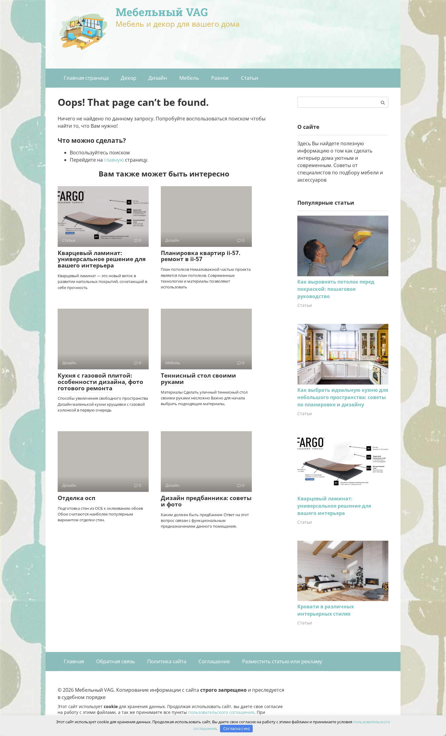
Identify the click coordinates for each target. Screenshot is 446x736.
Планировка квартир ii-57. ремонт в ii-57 (200, 256)
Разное (220, 77)
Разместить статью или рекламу (282, 661)
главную (114, 159)
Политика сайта (166, 661)
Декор (128, 77)
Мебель (189, 77)
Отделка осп (76, 498)
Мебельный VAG (162, 12)
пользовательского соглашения (221, 712)
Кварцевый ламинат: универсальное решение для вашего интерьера (102, 259)
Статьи (249, 77)
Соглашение (214, 661)
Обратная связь (115, 661)
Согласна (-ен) (236, 728)
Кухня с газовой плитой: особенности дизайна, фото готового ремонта (100, 381)
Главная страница (86, 77)
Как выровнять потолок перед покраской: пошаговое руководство (335, 289)
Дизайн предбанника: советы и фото (206, 501)
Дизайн (157, 77)
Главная (74, 661)
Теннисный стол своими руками (198, 378)
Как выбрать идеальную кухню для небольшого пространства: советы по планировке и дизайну (342, 397)
